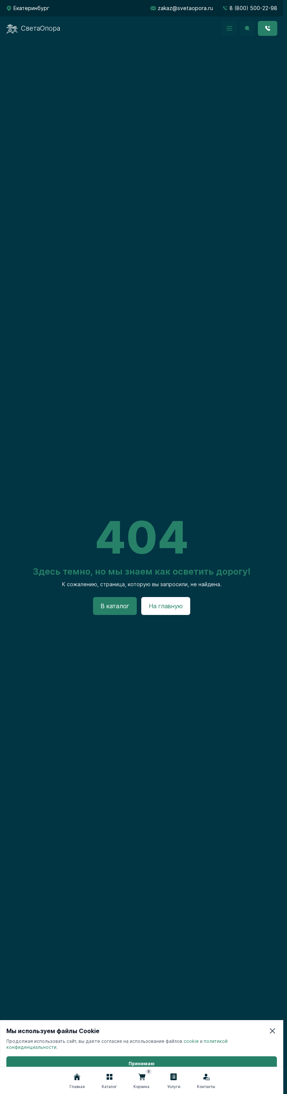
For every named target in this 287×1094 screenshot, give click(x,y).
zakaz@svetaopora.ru (185, 8)
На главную (166, 606)
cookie (191, 1041)
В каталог (115, 606)
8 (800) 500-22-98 (253, 8)
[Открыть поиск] (247, 28)
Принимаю (142, 1063)
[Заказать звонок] (267, 28)
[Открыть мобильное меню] (229, 28)
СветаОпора (40, 28)
